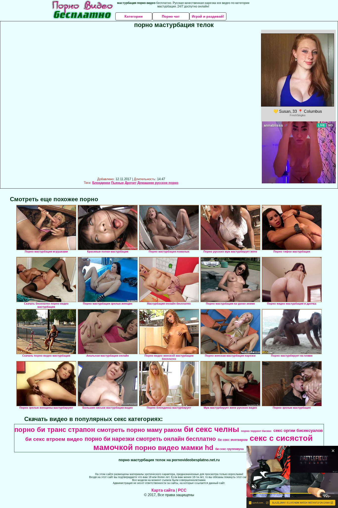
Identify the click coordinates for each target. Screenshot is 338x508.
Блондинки (101, 183)
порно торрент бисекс (256, 430)
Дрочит (130, 183)
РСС (182, 490)
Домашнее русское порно (157, 183)
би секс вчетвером (233, 440)
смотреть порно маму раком (139, 429)
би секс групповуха (229, 449)
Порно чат (171, 16)
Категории (133, 16)
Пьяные (117, 183)
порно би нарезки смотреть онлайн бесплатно (150, 439)
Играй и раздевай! (208, 16)
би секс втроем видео (54, 439)
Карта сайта (163, 490)
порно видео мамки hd (174, 448)
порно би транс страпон (54, 429)
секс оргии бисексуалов (298, 430)
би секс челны (211, 429)
